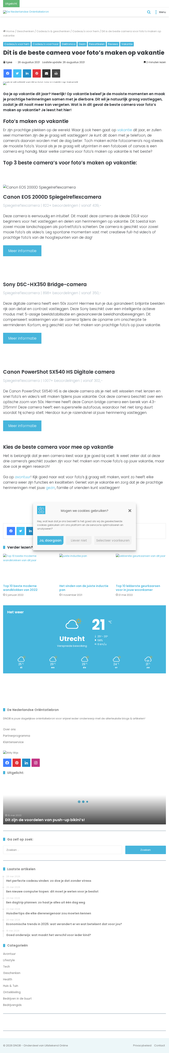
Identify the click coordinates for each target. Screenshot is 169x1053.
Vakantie (127, 44)
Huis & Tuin (10, 986)
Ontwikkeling (12, 992)
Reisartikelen (97, 44)
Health (7, 979)
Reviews (113, 44)
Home (10, 31)
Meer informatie (22, 250)
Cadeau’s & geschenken (53, 31)
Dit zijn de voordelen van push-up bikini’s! (45, 819)
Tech (6, 967)
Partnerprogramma (16, 736)
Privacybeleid (142, 1045)
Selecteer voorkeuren (113, 540)
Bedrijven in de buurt (17, 999)
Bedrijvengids (12, 1005)
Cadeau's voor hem (85, 31)
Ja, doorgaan (50, 540)
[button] (130, 511)
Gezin (82, 44)
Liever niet (79, 540)
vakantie (124, 129)
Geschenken (25, 31)
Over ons (9, 729)
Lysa (9, 62)
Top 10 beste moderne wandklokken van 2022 (20, 588)
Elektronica (68, 44)
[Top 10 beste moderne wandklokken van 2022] (28, 568)
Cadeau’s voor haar (46, 44)
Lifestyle (9, 960)
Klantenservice (13, 742)
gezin (50, 487)
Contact (159, 1045)
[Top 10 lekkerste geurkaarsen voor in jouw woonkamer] (141, 568)
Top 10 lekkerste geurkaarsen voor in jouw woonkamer (138, 588)
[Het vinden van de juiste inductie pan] (84, 568)
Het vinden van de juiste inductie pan (83, 588)
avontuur (23, 477)
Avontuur (9, 954)
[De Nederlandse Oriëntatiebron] (26, 12)
